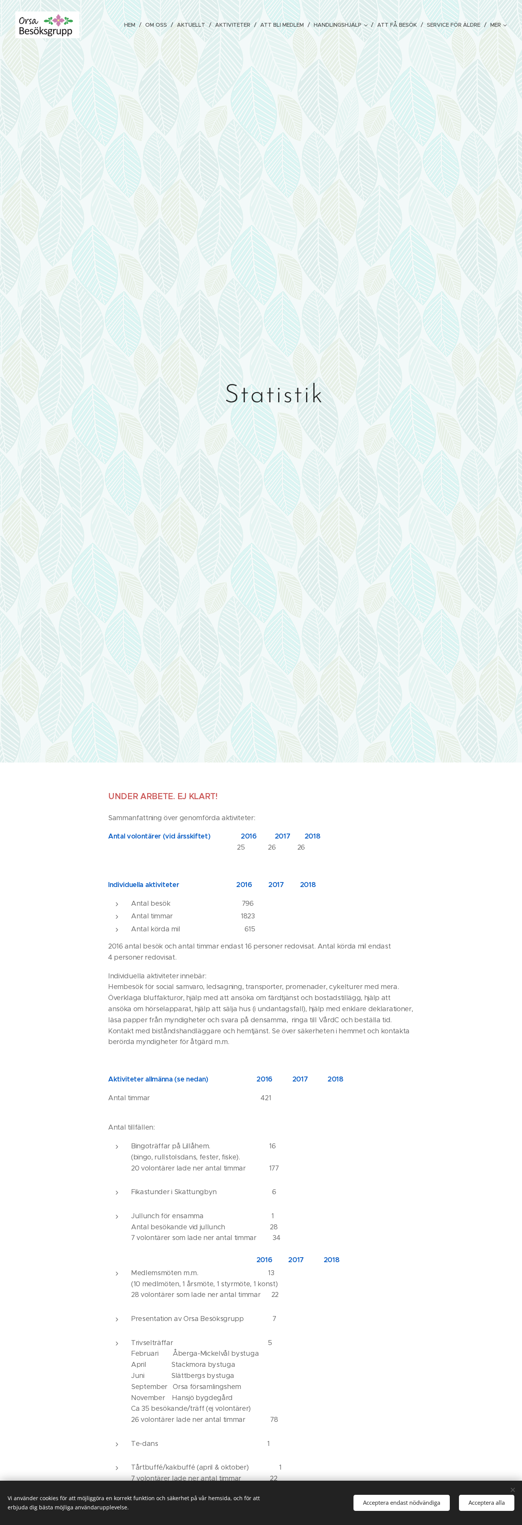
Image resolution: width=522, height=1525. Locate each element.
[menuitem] (131, 24)
